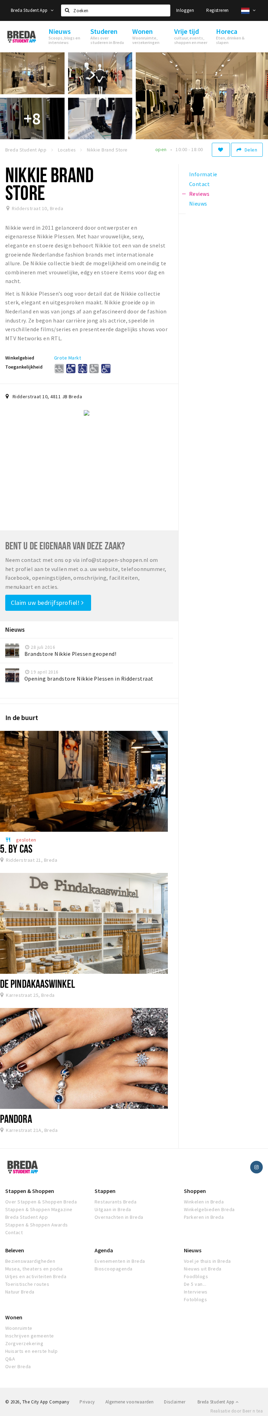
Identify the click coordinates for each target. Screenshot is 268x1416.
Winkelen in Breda (204, 1202)
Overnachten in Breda (119, 1217)
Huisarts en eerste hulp (31, 1351)
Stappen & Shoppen (29, 1190)
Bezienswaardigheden (30, 1261)
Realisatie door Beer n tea (236, 1411)
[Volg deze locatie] (221, 150)
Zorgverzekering (24, 1343)
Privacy (87, 1402)
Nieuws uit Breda (203, 1269)
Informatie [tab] (203, 174)
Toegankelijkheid (24, 367)
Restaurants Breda (115, 1202)
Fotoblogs (195, 1299)
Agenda (104, 1250)
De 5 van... (195, 1284)
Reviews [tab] (199, 193)
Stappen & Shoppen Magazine (38, 1209)
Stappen (105, 1190)
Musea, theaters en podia (34, 1269)
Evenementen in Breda (120, 1261)
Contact (14, 1232)
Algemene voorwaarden (129, 1402)
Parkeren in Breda (204, 1217)
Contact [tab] (199, 183)
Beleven (14, 1250)
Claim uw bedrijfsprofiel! (46, 603)
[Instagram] (256, 1167)
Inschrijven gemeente (29, 1336)
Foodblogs (196, 1276)
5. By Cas (16, 848)
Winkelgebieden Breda (209, 1209)
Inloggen (185, 10)
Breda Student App (30, 10)
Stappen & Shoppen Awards (36, 1225)
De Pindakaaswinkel (37, 983)
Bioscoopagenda (114, 1269)
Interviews (196, 1292)
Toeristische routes (27, 1284)
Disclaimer (174, 1402)
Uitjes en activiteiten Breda (35, 1276)
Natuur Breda (20, 1292)
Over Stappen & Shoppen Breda (41, 1202)
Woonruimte (18, 1328)
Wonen (13, 1317)
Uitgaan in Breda (113, 1209)
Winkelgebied (19, 358)
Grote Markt (67, 358)
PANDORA (16, 1119)
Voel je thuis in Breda (207, 1261)
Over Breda (18, 1366)
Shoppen (195, 1190)
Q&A (10, 1359)
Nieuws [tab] (198, 203)
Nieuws (192, 1250)
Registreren (217, 10)
